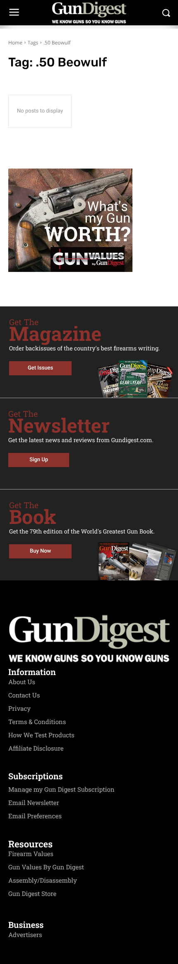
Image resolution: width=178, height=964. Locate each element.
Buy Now (40, 551)
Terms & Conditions (37, 722)
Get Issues (40, 368)
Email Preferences (35, 816)
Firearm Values (30, 854)
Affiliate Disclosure (36, 748)
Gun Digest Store (32, 894)
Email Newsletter (33, 803)
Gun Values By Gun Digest (46, 867)
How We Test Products (41, 735)
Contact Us (24, 695)
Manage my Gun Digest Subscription (61, 789)
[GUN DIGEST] (89, 13)
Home (15, 42)
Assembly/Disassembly (42, 880)
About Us (21, 682)
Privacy (19, 709)
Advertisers (25, 935)
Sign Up (38, 460)
